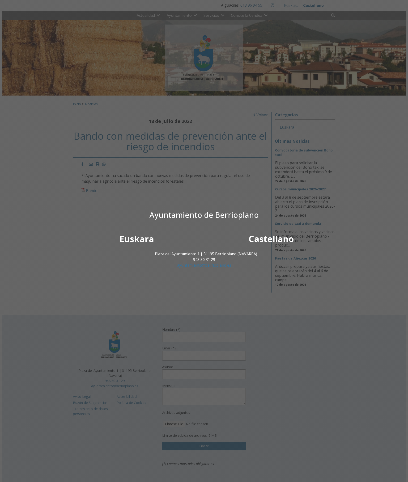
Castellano (271, 239)
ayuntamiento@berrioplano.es (204, 265)
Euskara (136, 239)
